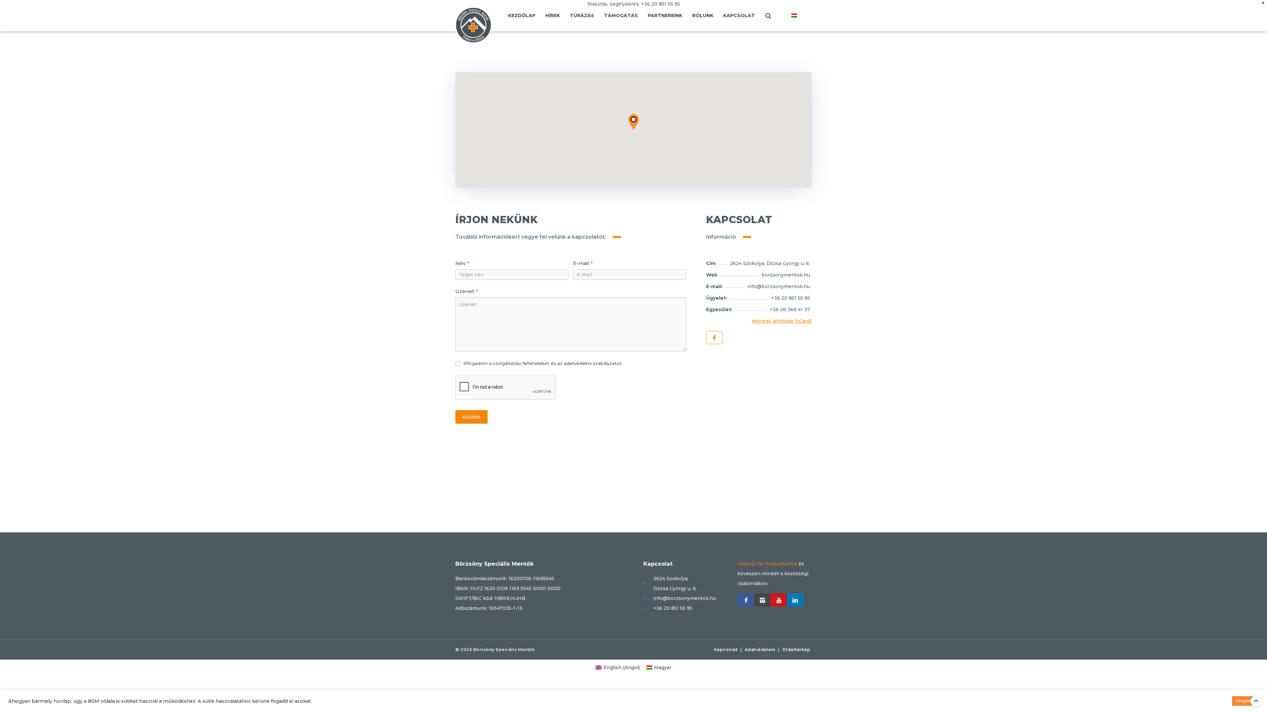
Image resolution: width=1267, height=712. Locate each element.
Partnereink (665, 15)
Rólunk (702, 15)
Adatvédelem (760, 649)
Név (462, 263)
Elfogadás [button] (1245, 700)
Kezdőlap (522, 15)
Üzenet (466, 291)
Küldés (471, 417)
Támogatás (621, 15)
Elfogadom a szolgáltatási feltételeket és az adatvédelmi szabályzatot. (542, 363)
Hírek (552, 15)
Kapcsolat (739, 15)
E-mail (583, 263)
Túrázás (582, 15)
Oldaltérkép (796, 649)
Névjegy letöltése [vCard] (782, 321)
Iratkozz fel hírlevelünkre (767, 564)
